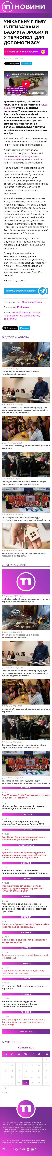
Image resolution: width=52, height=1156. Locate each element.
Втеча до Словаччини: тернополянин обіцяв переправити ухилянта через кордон (24, 483)
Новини (30, 7)
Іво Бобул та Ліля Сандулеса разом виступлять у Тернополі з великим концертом (26, 600)
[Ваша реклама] (26, 51)
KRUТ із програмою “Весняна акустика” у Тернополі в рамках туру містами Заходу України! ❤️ (23, 1022)
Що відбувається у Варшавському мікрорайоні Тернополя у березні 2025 (23, 822)
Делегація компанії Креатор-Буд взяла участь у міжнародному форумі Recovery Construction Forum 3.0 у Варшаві (24, 855)
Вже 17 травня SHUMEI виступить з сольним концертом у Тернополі (26, 796)
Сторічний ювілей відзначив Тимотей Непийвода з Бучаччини (20, 372)
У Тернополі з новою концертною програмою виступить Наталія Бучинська (25, 871)
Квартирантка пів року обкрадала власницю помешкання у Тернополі (24, 554)
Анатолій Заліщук (21, 312)
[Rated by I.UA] (8, 1149)
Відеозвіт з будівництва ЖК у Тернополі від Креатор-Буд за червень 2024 (26, 925)
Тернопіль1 (10, 318)
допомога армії (21, 315)
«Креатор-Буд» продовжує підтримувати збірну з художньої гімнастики (24, 807)
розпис (35, 315)
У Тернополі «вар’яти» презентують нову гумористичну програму (23, 971)
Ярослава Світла (32, 302)
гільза (7, 315)
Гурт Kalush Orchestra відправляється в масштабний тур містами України (23, 838)
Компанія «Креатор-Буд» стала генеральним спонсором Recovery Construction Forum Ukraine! (21, 1004)
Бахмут (37, 312)
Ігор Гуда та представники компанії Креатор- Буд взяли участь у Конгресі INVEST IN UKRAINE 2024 (23, 888)
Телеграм (27, 63)
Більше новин (26, 1031)
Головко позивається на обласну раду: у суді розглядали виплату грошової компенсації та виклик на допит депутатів (25, 410)
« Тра (4, 1093)
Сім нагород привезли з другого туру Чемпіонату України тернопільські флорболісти (26, 518)
